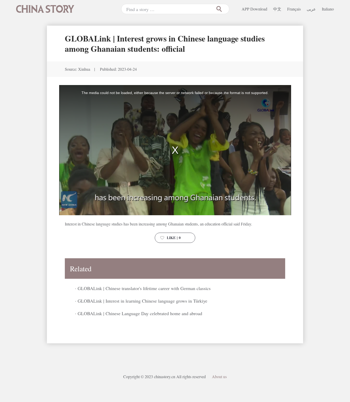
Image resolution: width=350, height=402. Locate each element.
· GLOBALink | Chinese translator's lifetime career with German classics (143, 288)
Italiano (328, 9)
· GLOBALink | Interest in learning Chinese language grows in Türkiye (141, 301)
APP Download (254, 9)
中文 (277, 9)
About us (219, 376)
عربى (311, 9)
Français (294, 9)
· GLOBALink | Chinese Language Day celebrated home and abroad (138, 313)
